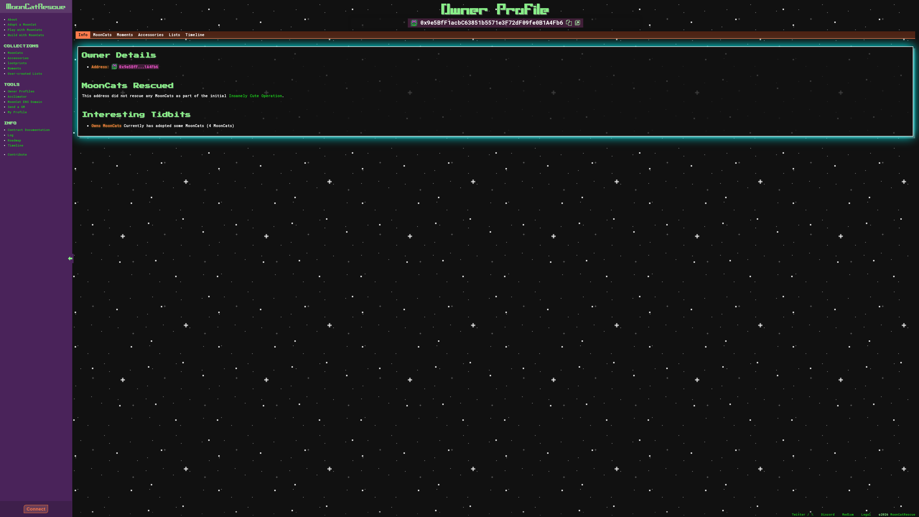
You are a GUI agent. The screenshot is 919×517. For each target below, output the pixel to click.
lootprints (17, 63)
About (12, 19)
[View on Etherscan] (576, 22)
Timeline (15, 145)
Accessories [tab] (150, 34)
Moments (14, 68)
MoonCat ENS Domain (25, 102)
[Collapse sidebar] (70, 258)
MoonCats (15, 53)
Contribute (17, 154)
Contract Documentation (29, 130)
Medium (848, 514)
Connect (36, 508)
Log (10, 135)
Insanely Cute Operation (255, 95)
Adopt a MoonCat (22, 24)
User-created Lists (25, 73)
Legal (866, 514)
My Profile (17, 112)
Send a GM (16, 107)
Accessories (18, 58)
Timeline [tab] (194, 34)
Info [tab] (83, 34)
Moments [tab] (125, 34)
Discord (828, 514)
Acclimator (17, 96)
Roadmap (14, 140)
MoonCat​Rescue (36, 6)
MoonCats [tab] (102, 34)
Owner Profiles (21, 91)
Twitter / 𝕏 (802, 514)
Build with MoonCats (26, 35)
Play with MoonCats (25, 30)
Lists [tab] (174, 34)
